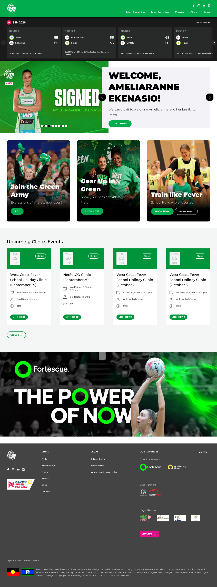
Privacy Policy (98, 459)
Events (45, 478)
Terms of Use (97, 465)
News (45, 472)
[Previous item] (3, 42)
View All (16, 335)
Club (44, 459)
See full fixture (203, 22)
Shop (44, 485)
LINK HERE (19, 317)
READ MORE (120, 111)
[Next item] (213, 42)
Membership (48, 465)
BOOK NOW (162, 211)
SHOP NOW (92, 211)
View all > (204, 451)
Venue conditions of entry (104, 472)
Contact (46, 491)
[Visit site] (180, 470)
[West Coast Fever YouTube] (204, 6)
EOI (17, 211)
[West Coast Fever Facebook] (193, 6)
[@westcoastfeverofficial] (199, 6)
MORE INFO (186, 211)
